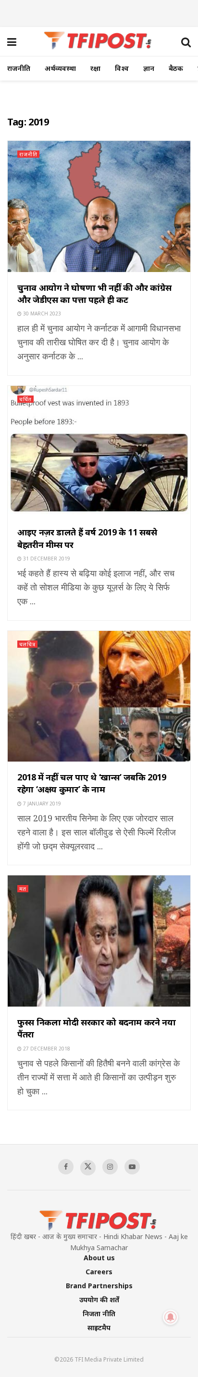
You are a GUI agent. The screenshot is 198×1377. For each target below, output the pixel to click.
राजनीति (18, 68)
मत (22, 888)
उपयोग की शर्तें (99, 1299)
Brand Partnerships (99, 1285)
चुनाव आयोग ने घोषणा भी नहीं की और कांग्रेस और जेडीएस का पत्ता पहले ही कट (94, 293)
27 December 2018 (46, 1048)
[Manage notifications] (170, 1317)
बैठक (176, 68)
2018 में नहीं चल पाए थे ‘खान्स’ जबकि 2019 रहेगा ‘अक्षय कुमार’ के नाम (91, 783)
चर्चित (25, 399)
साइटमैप (99, 1327)
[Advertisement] (99, 12)
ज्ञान (148, 68)
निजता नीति (99, 1313)
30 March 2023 (41, 313)
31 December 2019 (46, 558)
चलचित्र (27, 644)
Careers (99, 1271)
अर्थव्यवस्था (60, 68)
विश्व (122, 68)
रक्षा (95, 68)
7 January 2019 (41, 803)
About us (99, 1257)
